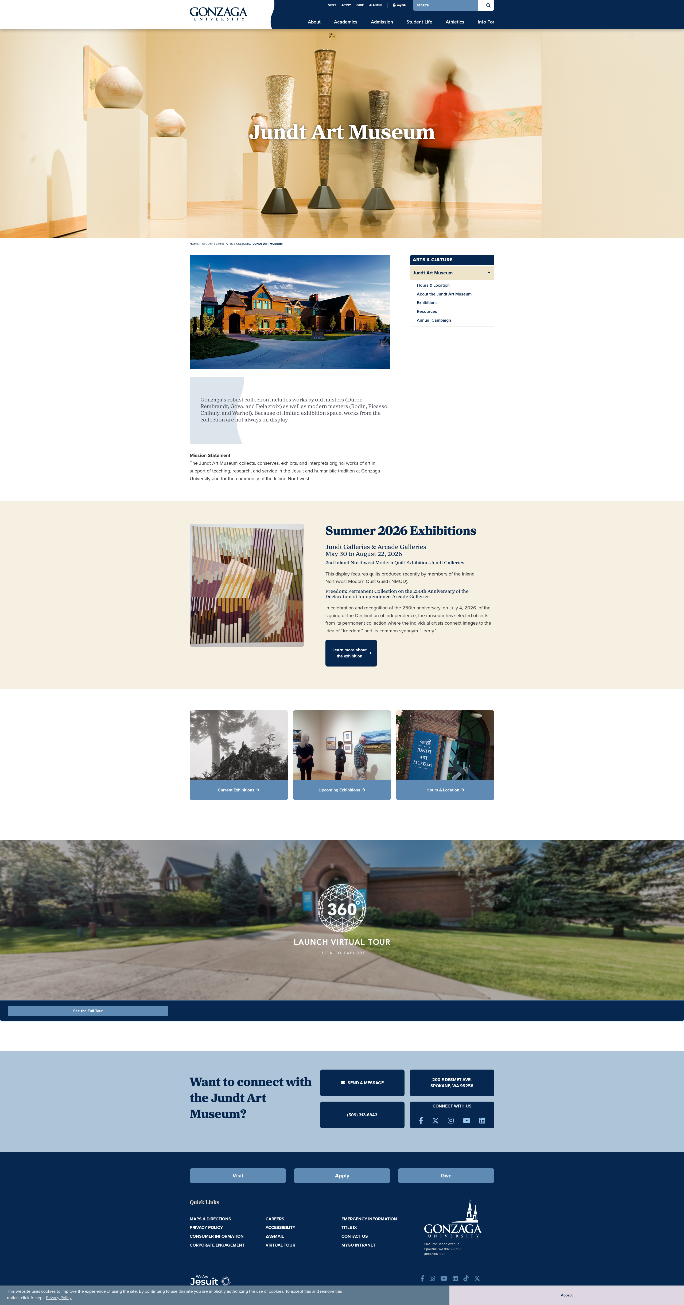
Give (360, 5)
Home (194, 244)
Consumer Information (217, 1236)
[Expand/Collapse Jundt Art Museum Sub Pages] (489, 273)
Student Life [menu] (419, 22)
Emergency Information (369, 1219)
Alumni (375, 5)
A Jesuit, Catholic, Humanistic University (235, 1283)
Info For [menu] (486, 22)
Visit (332, 5)
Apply (346, 5)
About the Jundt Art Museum (444, 294)
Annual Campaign (434, 320)
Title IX (349, 1227)
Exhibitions (427, 302)
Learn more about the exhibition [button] (349, 653)
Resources (427, 311)
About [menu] (314, 22)
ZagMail (275, 1236)
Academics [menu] (345, 22)
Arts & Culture (237, 244)
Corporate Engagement (217, 1245)
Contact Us (354, 1236)
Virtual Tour (280, 1245)
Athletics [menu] (455, 22)
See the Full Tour (88, 1011)
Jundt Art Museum (433, 272)
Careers (275, 1219)
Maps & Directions (210, 1219)
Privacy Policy (59, 1298)
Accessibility (280, 1227)
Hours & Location (433, 285)
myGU (401, 5)
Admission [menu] (382, 22)
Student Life (211, 244)
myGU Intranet (358, 1245)
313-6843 (368, 1115)
